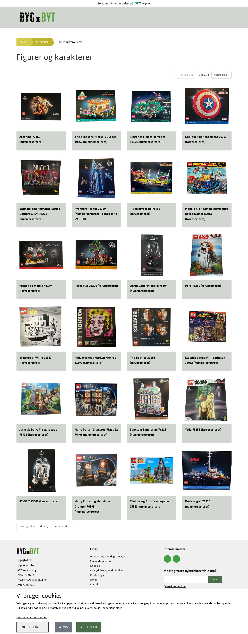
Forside (22, 42)
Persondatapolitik (100, 561)
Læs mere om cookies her (31, 617)
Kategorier (41, 42)
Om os (93, 579)
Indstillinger (33, 627)
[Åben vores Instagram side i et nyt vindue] (176, 558)
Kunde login (97, 575)
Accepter (88, 627)
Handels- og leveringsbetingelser (109, 556)
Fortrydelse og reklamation (106, 570)
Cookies (95, 565)
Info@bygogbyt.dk (35, 580)
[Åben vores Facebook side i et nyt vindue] (167, 558)
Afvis (63, 627)
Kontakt (95, 584)
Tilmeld (215, 579)
